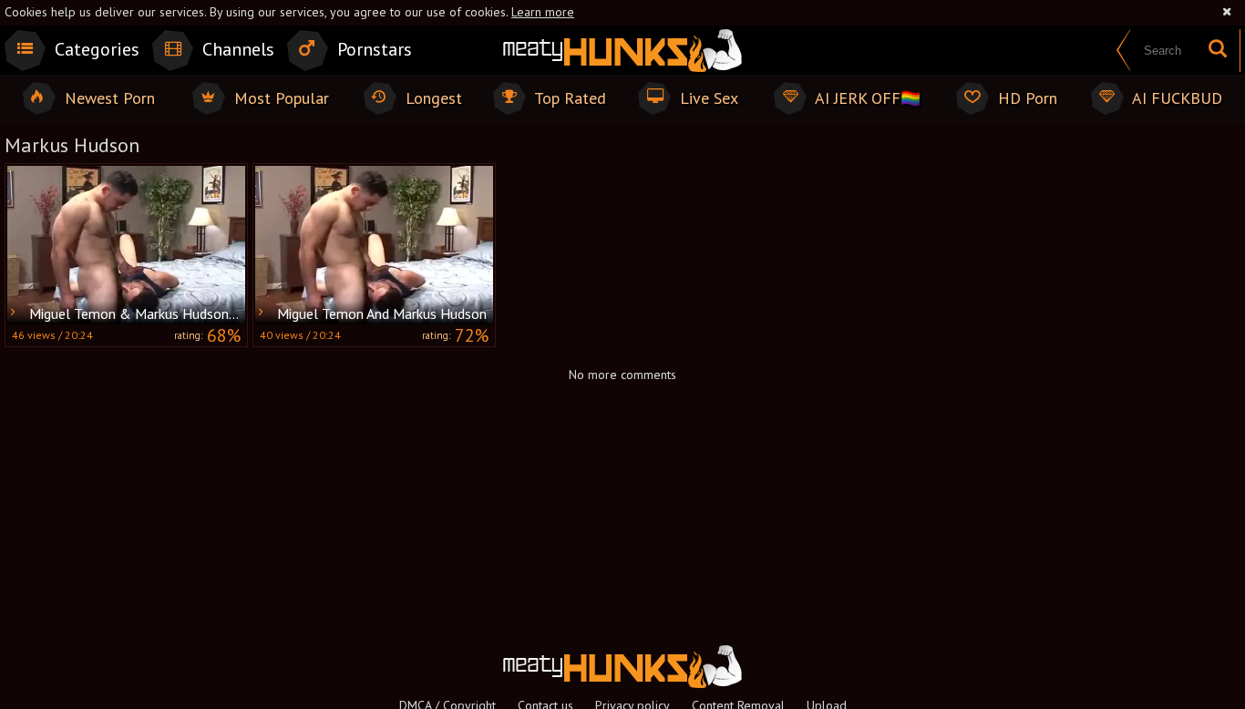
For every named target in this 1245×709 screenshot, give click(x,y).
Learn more (542, 12)
